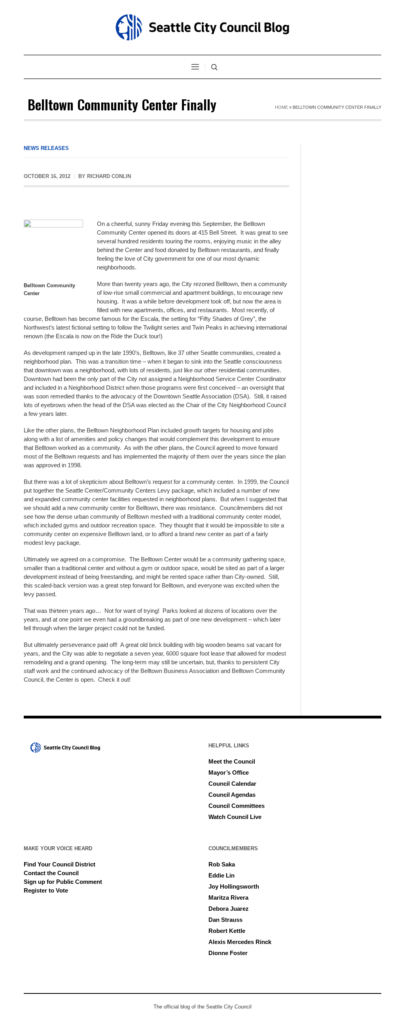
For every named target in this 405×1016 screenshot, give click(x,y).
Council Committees (236, 805)
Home (281, 107)
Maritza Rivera (228, 897)
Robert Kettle (226, 930)
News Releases (46, 148)
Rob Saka (221, 864)
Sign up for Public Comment (63, 881)
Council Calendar (232, 783)
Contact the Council (51, 873)
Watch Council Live (234, 816)
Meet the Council (231, 761)
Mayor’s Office (228, 772)
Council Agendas (231, 794)
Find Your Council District (59, 864)
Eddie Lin (221, 875)
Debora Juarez (228, 908)
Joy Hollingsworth (233, 886)
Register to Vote (46, 890)
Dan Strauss (225, 919)
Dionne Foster (228, 953)
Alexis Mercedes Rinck (239, 941)
